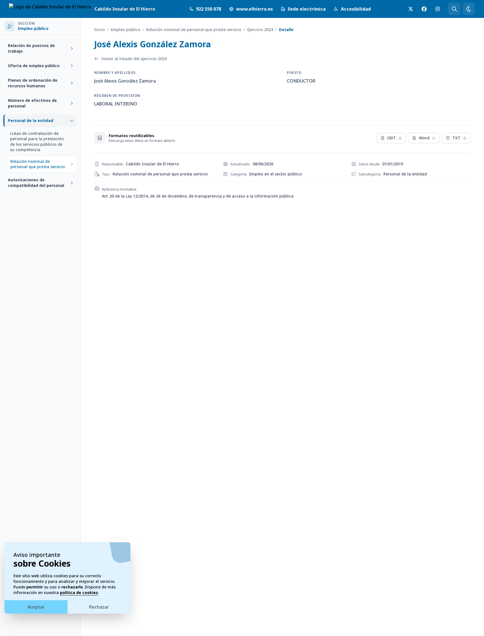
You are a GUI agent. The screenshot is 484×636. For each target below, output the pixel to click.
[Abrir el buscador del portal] (454, 9)
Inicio (99, 29)
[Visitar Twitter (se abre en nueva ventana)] (410, 9)
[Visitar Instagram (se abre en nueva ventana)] (437, 9)
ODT (391, 137)
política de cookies (79, 592)
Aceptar (36, 607)
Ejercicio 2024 (260, 29)
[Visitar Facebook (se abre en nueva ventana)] (424, 9)
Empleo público (125, 29)
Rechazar (99, 607)
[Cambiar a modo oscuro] (469, 9)
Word (424, 137)
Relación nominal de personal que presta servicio (193, 29)
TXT (456, 137)
